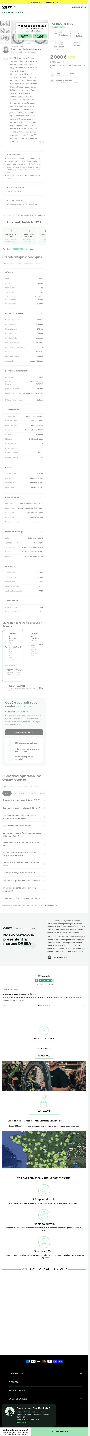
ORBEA (7, 928)
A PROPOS (14, 1382)
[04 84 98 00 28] (44, 1042)
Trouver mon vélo (25, 36)
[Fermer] (52, 1407)
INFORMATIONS (17, 1373)
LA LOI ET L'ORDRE (18, 1399)
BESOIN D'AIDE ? (17, 1390)
